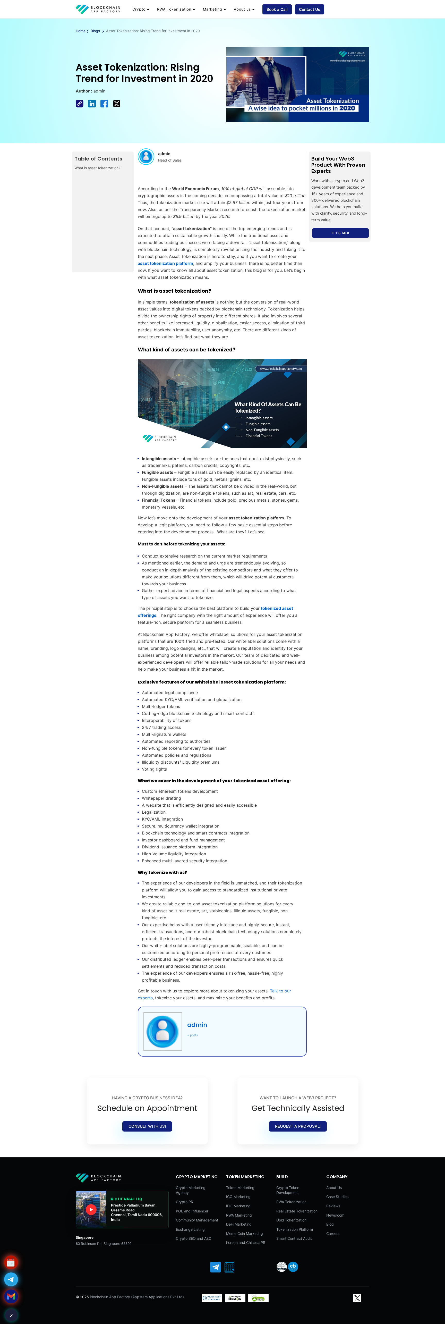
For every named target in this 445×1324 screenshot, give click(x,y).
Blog (330, 1224)
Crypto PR (184, 1202)
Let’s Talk (340, 233)
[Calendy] (229, 1267)
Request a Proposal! (298, 1126)
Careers (332, 1233)
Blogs (95, 31)
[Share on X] (118, 105)
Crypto (139, 9)
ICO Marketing (238, 1196)
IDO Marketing (238, 1206)
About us (242, 9)
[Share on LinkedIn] (94, 105)
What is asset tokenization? (97, 168)
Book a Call (277, 9)
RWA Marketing (239, 1215)
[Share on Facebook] (82, 105)
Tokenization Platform (294, 1229)
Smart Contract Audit (294, 1238)
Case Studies (337, 1196)
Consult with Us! (147, 1126)
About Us (334, 1187)
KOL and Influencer (192, 1211)
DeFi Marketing (239, 1224)
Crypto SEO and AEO (193, 1238)
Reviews (333, 1206)
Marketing (212, 9)
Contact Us (309, 9)
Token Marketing (240, 1187)
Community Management (197, 1220)
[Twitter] (357, 1298)
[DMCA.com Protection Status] (235, 1301)
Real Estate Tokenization (297, 1211)
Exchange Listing (190, 1229)
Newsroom (335, 1215)
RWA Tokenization (174, 9)
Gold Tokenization (291, 1220)
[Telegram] (215, 1267)
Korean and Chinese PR (245, 1242)
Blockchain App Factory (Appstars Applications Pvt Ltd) (137, 1297)
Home (80, 31)
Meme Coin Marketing (244, 1233)
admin (197, 1025)
